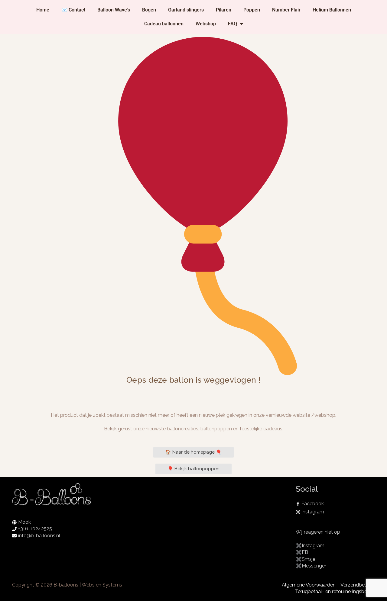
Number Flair (286, 10)
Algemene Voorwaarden (309, 585)
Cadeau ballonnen (164, 24)
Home (42, 10)
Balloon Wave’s (113, 10)
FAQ (232, 24)
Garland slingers (186, 10)
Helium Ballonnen (332, 10)
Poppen (251, 10)
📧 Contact (73, 10)
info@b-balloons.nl (39, 535)
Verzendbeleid (356, 585)
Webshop (206, 24)
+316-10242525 (35, 529)
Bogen (149, 10)
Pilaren (223, 10)
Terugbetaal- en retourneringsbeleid (335, 591)
